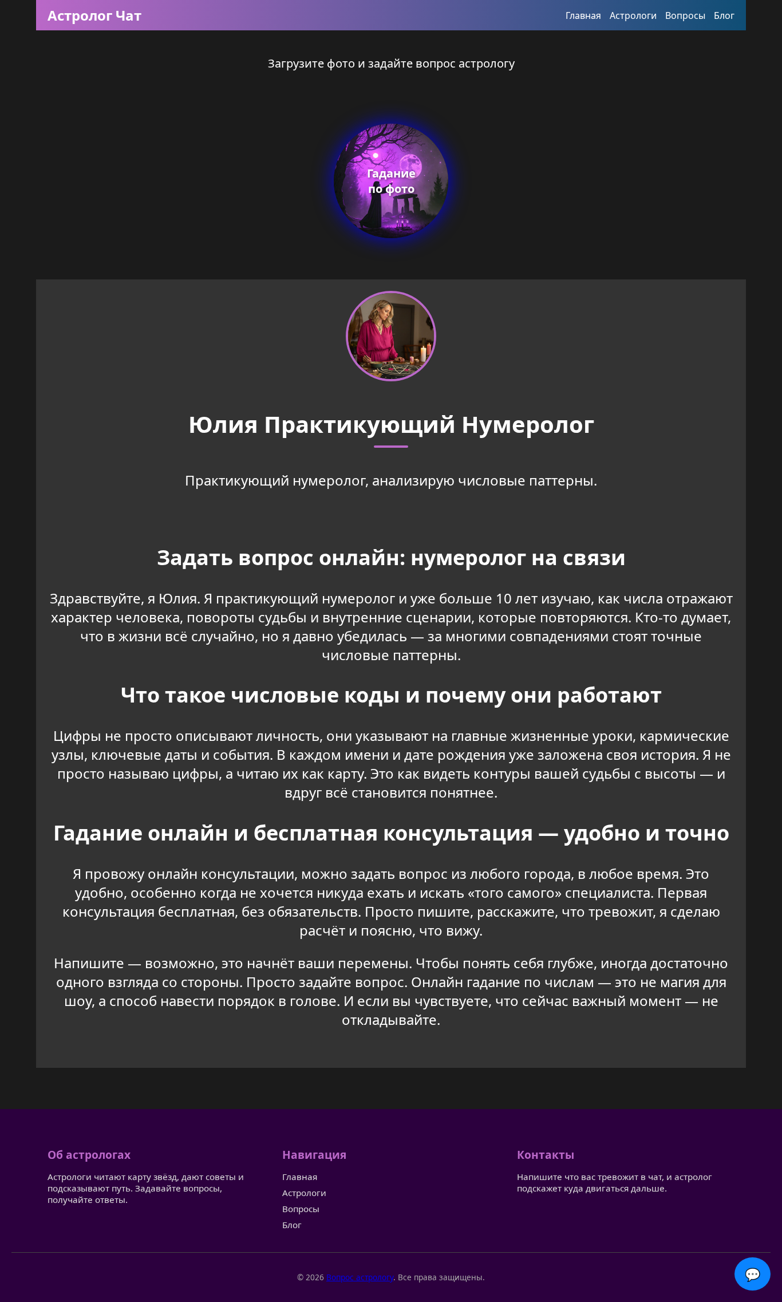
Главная (583, 15)
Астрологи (633, 15)
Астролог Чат (94, 15)
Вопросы (685, 15)
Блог (724, 15)
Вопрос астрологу (359, 1277)
